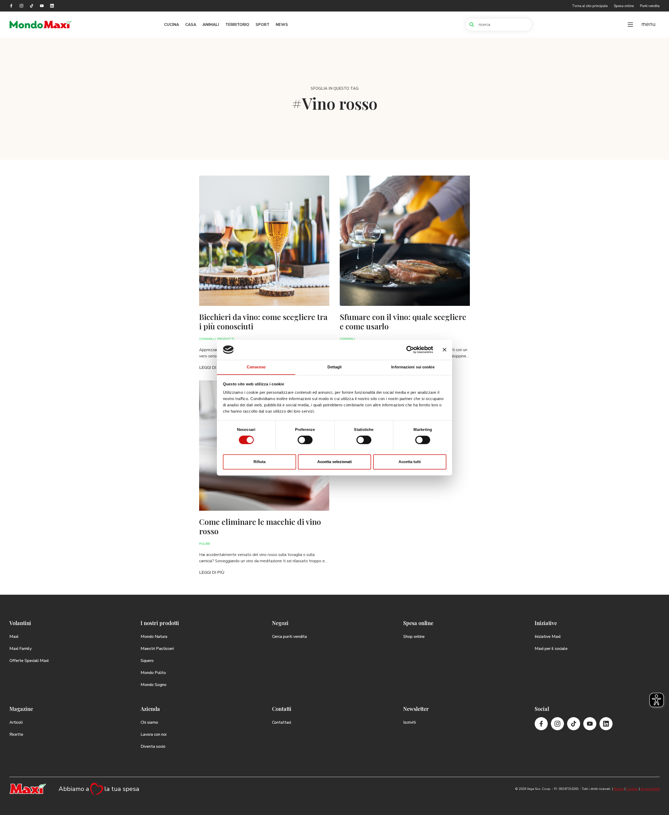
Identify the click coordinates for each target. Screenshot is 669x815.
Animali (211, 24)
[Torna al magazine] (40, 24)
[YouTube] (42, 6)
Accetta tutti (410, 461)
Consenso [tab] (256, 367)
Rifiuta (259, 461)
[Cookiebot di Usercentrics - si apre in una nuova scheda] (410, 349)
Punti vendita (650, 6)
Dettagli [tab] (334, 367)
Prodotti (225, 339)
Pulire (204, 544)
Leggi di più (211, 367)
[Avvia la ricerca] (471, 24)
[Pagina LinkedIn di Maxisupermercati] (52, 6)
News (282, 24)
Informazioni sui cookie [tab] (412, 367)
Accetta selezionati (334, 461)
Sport (262, 24)
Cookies (632, 789)
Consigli (206, 339)
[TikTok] (31, 6)
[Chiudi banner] (444, 349)
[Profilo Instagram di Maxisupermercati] (21, 6)
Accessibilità (650, 789)
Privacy (619, 789)
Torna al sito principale (590, 6)
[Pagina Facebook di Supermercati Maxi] (11, 6)
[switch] (305, 440)
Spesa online (624, 6)
